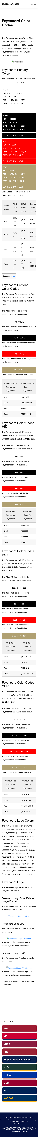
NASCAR (8, 1098)
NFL (5, 1036)
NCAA (6, 1044)
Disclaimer (20, 1117)
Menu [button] (33, 4)
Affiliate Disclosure (19, 1124)
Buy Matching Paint (13, 110)
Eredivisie (16, 981)
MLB (6, 1082)
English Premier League (17, 1059)
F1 (4, 1090)
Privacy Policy (28, 1117)
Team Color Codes (10, 4)
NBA (6, 1028)
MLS (6, 1067)
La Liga (7, 1075)
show (13, 276)
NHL (5, 1051)
